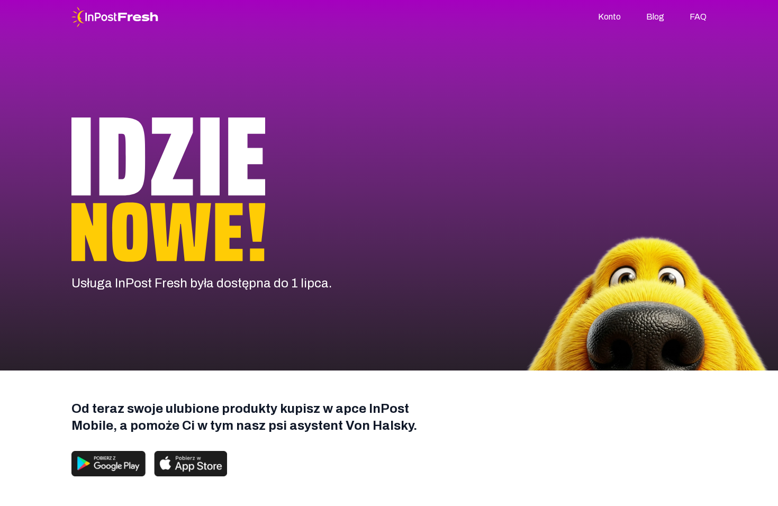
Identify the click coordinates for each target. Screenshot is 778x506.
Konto (609, 16)
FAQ (698, 16)
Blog (655, 16)
